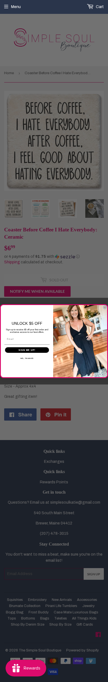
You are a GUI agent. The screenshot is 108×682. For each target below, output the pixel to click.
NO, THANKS (27, 358)
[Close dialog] (105, 307)
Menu (16, 7)
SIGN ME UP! (27, 350)
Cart (99, 7)
